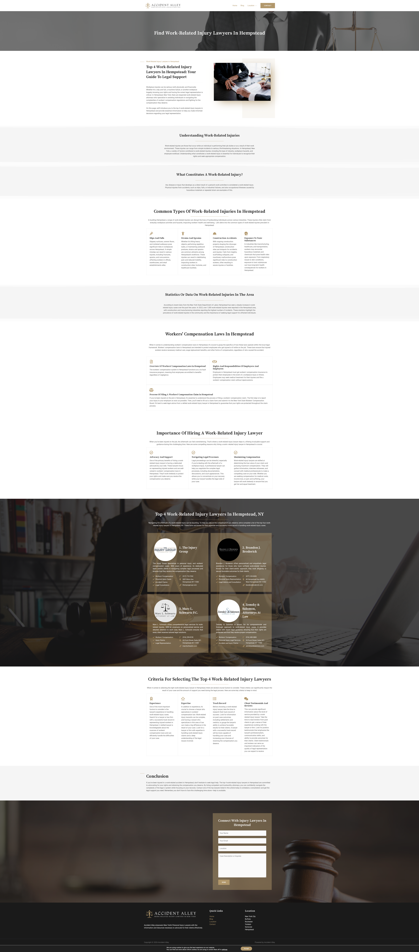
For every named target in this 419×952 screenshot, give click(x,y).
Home (235, 5)
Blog (242, 5)
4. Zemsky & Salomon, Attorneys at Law (251, 611)
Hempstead (249, 929)
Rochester (249, 922)
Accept (246, 949)
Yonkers (248, 924)
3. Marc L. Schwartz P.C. (188, 611)
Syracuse (248, 927)
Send (224, 882)
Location (251, 5)
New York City (250, 916)
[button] (267, 5)
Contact (213, 924)
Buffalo (248, 919)
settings (224, 950)
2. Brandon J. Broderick (251, 550)
